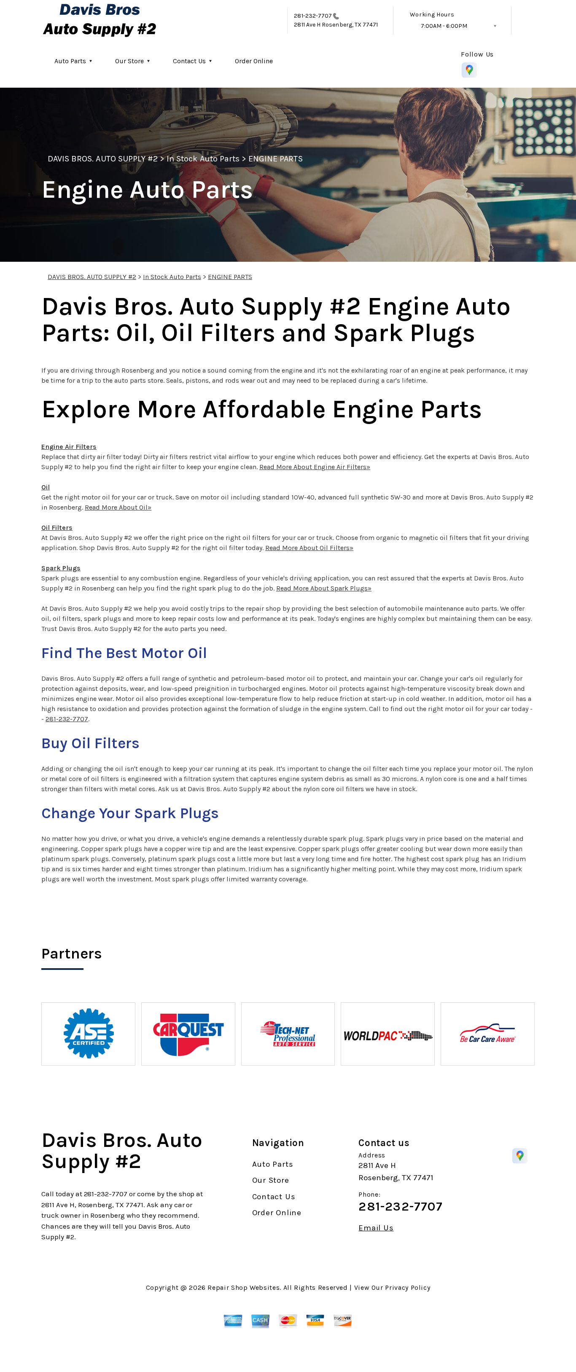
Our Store (129, 61)
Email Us (375, 1228)
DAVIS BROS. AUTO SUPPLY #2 (103, 159)
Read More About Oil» (118, 507)
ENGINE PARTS (275, 159)
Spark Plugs (61, 568)
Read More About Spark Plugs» (323, 588)
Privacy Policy (407, 1287)
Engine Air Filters (69, 447)
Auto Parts (70, 61)
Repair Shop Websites (243, 1287)
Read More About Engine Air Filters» (314, 467)
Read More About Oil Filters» (309, 548)
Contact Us (189, 61)
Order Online (254, 61)
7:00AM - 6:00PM (444, 26)
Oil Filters (57, 528)
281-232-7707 (313, 15)
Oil (45, 487)
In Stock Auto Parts (203, 159)
